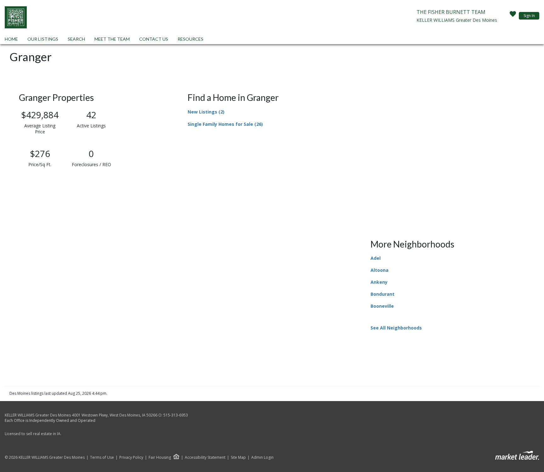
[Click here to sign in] (513, 15)
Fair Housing (160, 457)
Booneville (382, 306)
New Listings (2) (206, 112)
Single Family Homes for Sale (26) (225, 124)
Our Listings (42, 39)
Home (11, 39)
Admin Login (262, 457)
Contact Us (153, 39)
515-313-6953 (175, 415)
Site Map (238, 457)
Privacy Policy (131, 457)
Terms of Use (102, 457)
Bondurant (382, 294)
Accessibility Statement (205, 457)
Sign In (529, 15)
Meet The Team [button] (112, 39)
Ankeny (379, 282)
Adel (376, 258)
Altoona (379, 270)
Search (76, 39)
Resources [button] (190, 39)
